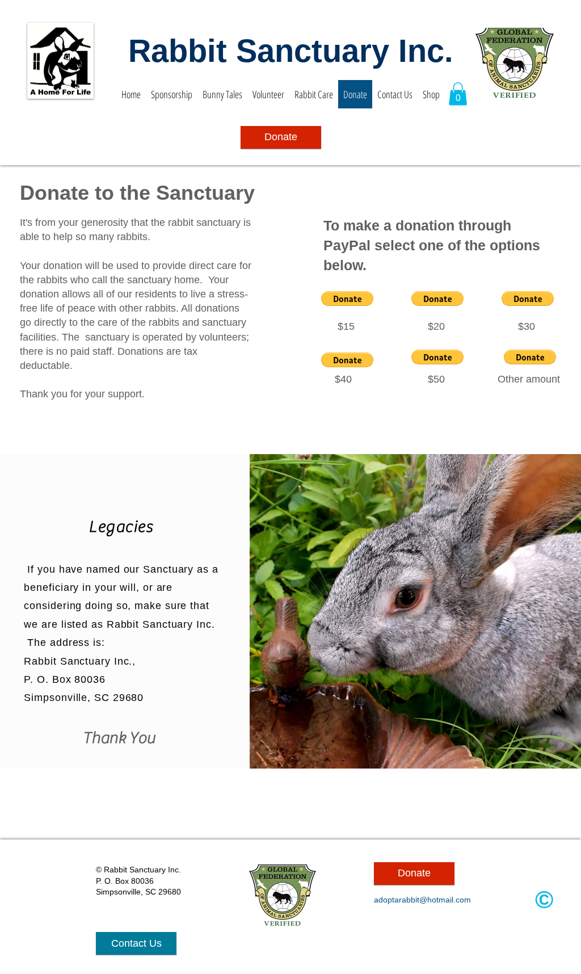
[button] (458, 94)
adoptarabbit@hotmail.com (422, 899)
